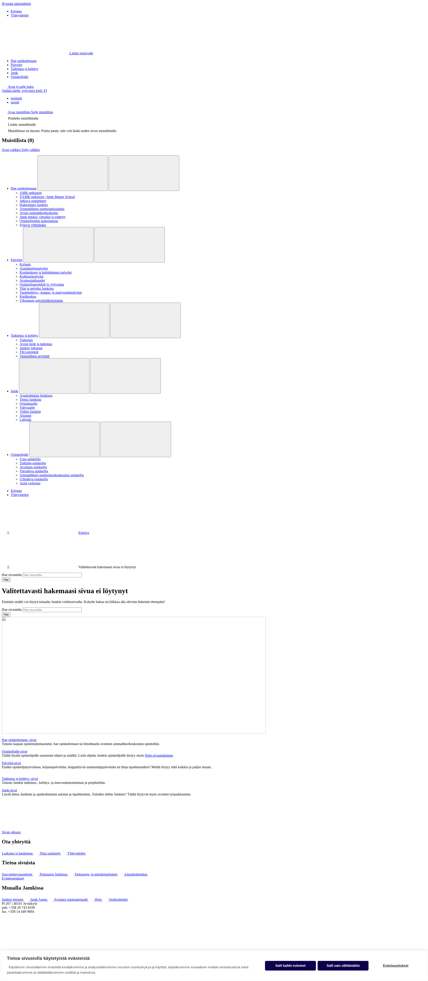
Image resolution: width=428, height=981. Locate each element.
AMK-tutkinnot (31, 193)
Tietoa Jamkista (30, 399)
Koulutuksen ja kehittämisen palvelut (46, 272)
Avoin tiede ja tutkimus (36, 344)
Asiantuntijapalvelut (34, 268)
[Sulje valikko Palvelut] (129, 244)
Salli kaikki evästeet (290, 965)
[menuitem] (218, 98)
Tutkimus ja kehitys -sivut (20, 779)
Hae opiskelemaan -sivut (19, 740)
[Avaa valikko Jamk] (54, 376)
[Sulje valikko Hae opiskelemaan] (144, 173)
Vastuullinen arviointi (34, 356)
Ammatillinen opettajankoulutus (42, 209)
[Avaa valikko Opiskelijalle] (64, 439)
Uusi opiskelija (30, 459)
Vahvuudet (27, 407)
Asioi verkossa (30, 483)
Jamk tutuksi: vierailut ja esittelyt (42, 217)
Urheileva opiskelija (34, 479)
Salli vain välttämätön (343, 965)
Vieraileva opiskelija (34, 471)
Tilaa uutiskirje (50, 853)
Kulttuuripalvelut (31, 276)
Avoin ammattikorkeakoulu (39, 213)
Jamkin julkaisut (31, 348)
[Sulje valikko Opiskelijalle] (136, 439)
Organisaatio (28, 403)
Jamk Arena (39, 899)
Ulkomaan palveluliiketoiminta (41, 300)
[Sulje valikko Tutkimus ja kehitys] (145, 320)
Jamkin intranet (13, 899)
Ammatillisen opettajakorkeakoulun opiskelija (52, 475)
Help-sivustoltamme (159, 755)
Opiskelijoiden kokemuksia (39, 221)
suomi (15, 102)
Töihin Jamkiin (30, 411)
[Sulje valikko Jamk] (125, 376)
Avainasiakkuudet (32, 280)
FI (24, 91)
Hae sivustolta (12, 575)
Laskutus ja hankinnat (17, 853)
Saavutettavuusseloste (17, 874)
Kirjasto (16, 11)
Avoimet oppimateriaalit (71, 899)
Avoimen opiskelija (33, 467)
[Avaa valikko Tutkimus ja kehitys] (74, 320)
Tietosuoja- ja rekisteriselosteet (96, 874)
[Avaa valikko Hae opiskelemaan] (72, 173)
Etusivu (83, 533)
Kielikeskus (28, 296)
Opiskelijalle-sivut (14, 751)
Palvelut (16, 65)
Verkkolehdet (118, 899)
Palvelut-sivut (11, 763)
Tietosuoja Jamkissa (53, 874)
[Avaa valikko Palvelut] (58, 244)
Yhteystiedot (20, 15)
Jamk (14, 73)
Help (99, 899)
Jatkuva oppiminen (33, 201)
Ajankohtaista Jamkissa (36, 395)
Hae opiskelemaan (24, 61)
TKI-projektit (29, 352)
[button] (18, 87)
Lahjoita (25, 419)
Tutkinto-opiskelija (33, 463)
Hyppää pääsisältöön (16, 4)
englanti (16, 98)
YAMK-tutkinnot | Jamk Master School (47, 197)
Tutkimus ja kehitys (24, 69)
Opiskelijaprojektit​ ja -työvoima (42, 284)
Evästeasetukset (13, 878)
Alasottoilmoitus (136, 874)
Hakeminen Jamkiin (34, 205)
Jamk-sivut (9, 790)
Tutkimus (26, 340)
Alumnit (25, 415)
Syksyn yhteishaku (33, 225)
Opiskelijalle (19, 77)
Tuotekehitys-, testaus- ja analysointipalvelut (51, 292)
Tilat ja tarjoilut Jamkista (37, 288)
